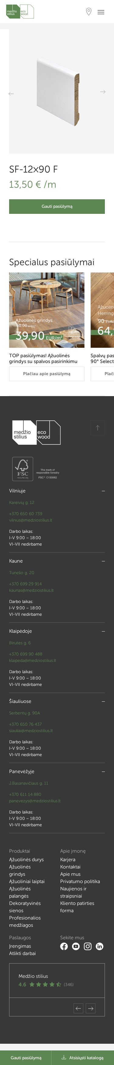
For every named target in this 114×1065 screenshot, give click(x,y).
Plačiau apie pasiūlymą (47, 373)
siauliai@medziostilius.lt (31, 730)
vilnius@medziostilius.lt (30, 520)
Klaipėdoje (20, 631)
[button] (78, 1008)
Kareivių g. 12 (21, 502)
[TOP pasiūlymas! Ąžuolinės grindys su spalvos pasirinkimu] (47, 310)
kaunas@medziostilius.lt (31, 590)
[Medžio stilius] (20, 12)
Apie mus (70, 874)
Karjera (67, 859)
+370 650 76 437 (25, 724)
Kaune (16, 561)
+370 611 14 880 (25, 794)
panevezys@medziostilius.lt (35, 800)
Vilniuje (17, 491)
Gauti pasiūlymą (57, 206)
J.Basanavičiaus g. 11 (28, 783)
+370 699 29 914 (25, 584)
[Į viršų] (97, 427)
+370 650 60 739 (25, 513)
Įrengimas (20, 946)
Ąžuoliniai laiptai (27, 881)
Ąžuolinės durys (26, 859)
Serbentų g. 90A (24, 713)
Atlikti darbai (22, 953)
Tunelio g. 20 (21, 572)
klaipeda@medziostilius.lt (32, 660)
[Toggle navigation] (103, 12)
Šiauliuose (20, 701)
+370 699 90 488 (25, 654)
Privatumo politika (80, 881)
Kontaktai (70, 867)
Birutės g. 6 (20, 643)
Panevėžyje (21, 771)
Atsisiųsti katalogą (86, 1057)
